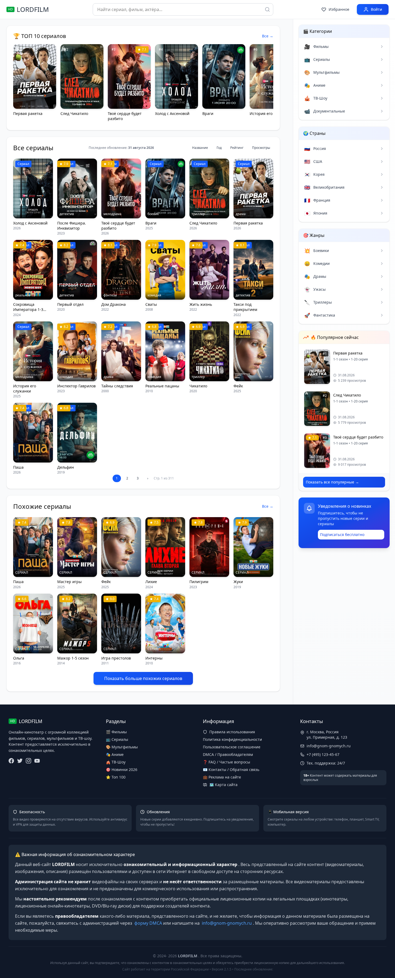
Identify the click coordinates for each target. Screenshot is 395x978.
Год (219, 147)
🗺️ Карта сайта (223, 784)
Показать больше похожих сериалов (143, 678)
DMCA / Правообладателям (228, 754)
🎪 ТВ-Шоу (115, 762)
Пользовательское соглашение (231, 746)
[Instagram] (28, 760)
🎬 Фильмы (116, 731)
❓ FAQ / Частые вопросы (226, 762)
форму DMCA (148, 923)
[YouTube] (37, 760)
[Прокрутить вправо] (266, 83)
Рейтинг (236, 147)
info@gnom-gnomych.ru (329, 745)
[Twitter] (20, 760)
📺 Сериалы (117, 739)
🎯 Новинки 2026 (121, 769)
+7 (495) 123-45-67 (323, 754)
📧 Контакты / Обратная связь (231, 769)
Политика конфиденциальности (232, 739)
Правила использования (232, 731)
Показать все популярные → (332, 482)
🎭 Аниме (115, 754)
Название (200, 147)
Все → (267, 35)
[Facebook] (11, 760)
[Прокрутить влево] (19, 83)
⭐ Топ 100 (115, 777)
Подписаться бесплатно (342, 534)
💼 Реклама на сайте (222, 777)
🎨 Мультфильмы (122, 746)
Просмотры (261, 147)
